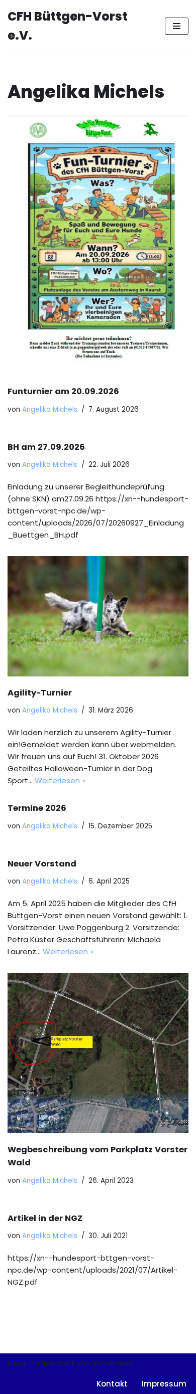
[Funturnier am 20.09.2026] (98, 245)
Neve (17, 1363)
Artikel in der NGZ (45, 1218)
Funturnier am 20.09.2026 (63, 391)
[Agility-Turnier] (98, 616)
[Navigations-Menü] (176, 26)
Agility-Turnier (40, 693)
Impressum (164, 1383)
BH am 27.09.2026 (46, 447)
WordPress (112, 1363)
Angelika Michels (49, 409)
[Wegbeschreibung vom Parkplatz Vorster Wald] (98, 1053)
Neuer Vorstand (42, 863)
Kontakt (112, 1383)
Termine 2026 (37, 808)
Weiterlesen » (60, 780)
